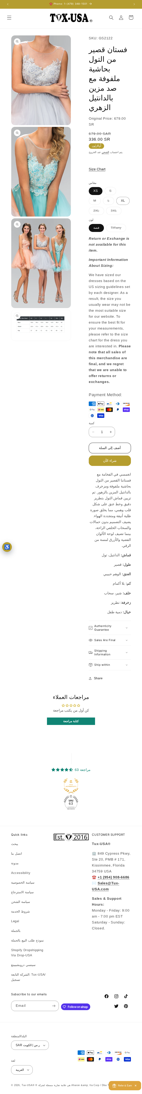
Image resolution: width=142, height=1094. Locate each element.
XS (95, 191)
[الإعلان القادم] (134, 4)
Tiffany (118, 229)
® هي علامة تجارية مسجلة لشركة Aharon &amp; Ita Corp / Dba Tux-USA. (77, 1085)
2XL (98, 212)
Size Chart (97, 169)
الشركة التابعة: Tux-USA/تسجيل (28, 977)
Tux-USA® (28, 1085)
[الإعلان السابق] (8, 4)
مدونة (14, 863)
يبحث (14, 844)
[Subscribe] (54, 1006)
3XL (116, 212)
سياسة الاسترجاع (22, 892)
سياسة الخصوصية (22, 882)
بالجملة (16, 931)
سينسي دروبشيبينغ (23, 965)
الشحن (105, 152)
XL (123, 200)
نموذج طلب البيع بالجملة (27, 940)
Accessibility (20, 873)
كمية (91, 423)
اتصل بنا (16, 853)
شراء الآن (109, 461)
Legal (15, 921)
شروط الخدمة (20, 911)
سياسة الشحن (20, 902)
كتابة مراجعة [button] (71, 721)
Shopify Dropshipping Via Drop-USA (27, 952)
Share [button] (98, 678)
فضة (96, 228)
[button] (9, 17)
